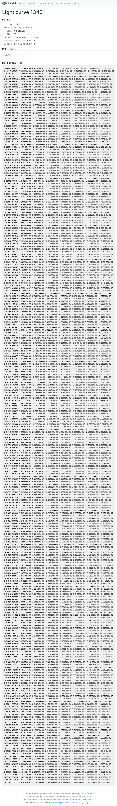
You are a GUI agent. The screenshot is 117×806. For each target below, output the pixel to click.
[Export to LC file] (21, 63)
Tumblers (32, 3)
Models (22, 3)
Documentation (63, 3)
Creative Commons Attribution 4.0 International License (65, 799)
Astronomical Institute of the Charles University (58, 793)
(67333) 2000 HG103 (24, 27)
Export (51, 3)
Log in (88, 802)
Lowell (8, 55)
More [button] (74, 3)
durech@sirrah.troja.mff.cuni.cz (67, 802)
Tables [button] (42, 3)
